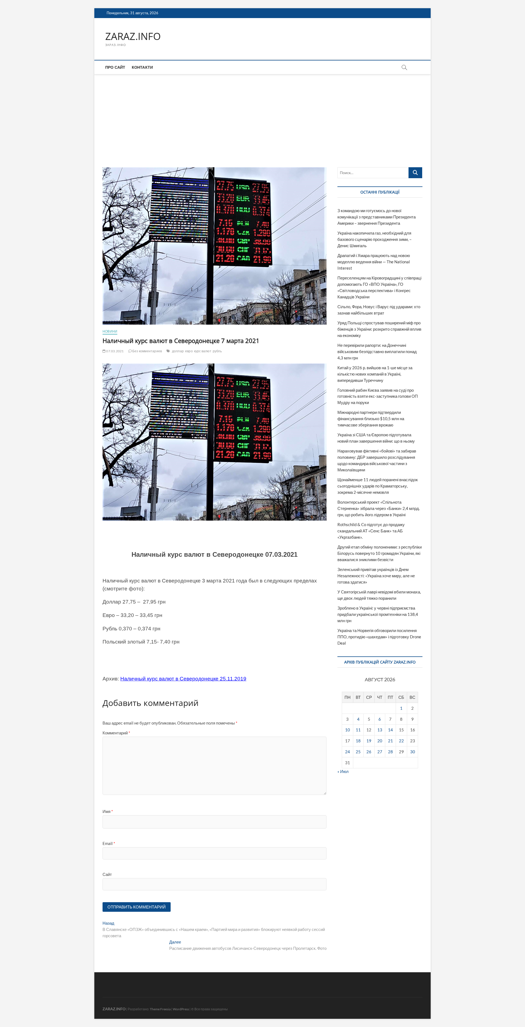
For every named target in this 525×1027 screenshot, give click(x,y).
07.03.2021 (115, 351)
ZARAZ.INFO (133, 36)
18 (358, 740)
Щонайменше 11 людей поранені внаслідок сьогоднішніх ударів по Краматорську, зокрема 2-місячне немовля (377, 486)
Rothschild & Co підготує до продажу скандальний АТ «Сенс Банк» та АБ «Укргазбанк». (371, 531)
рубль (217, 351)
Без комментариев (147, 351)
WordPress (181, 1009)
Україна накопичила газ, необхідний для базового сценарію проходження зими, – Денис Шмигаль (374, 239)
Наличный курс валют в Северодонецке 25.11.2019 (183, 679)
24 (347, 751)
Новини (110, 331)
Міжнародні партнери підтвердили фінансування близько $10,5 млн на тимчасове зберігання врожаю (370, 418)
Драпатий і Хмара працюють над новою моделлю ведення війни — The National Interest (373, 261)
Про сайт (115, 67)
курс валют (202, 351)
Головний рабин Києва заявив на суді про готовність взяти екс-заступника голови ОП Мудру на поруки (377, 396)
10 (347, 729)
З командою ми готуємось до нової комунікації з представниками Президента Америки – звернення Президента (376, 217)
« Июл (343, 771)
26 (368, 751)
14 (390, 729)
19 (368, 740)
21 (390, 740)
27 (379, 751)
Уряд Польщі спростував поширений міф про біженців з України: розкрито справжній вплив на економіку (379, 329)
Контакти (142, 67)
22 (401, 740)
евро (189, 351)
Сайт (107, 874)
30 (412, 751)
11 (358, 729)
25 (358, 751)
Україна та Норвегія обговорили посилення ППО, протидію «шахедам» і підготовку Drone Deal (379, 636)
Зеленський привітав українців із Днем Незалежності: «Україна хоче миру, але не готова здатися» (376, 575)
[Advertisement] (262, 115)
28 (390, 751)
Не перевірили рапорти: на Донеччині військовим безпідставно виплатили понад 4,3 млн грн (377, 351)
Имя (108, 811)
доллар (178, 351)
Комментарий (116, 732)
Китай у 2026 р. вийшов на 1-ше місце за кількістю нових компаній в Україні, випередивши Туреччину (374, 374)
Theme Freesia (160, 1009)
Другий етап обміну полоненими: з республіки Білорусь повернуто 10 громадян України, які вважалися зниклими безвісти (379, 553)
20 (379, 740)
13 (379, 729)
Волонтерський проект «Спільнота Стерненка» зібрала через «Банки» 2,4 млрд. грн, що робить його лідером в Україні (378, 508)
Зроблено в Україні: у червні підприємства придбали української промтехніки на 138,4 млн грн (377, 614)
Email (109, 843)
